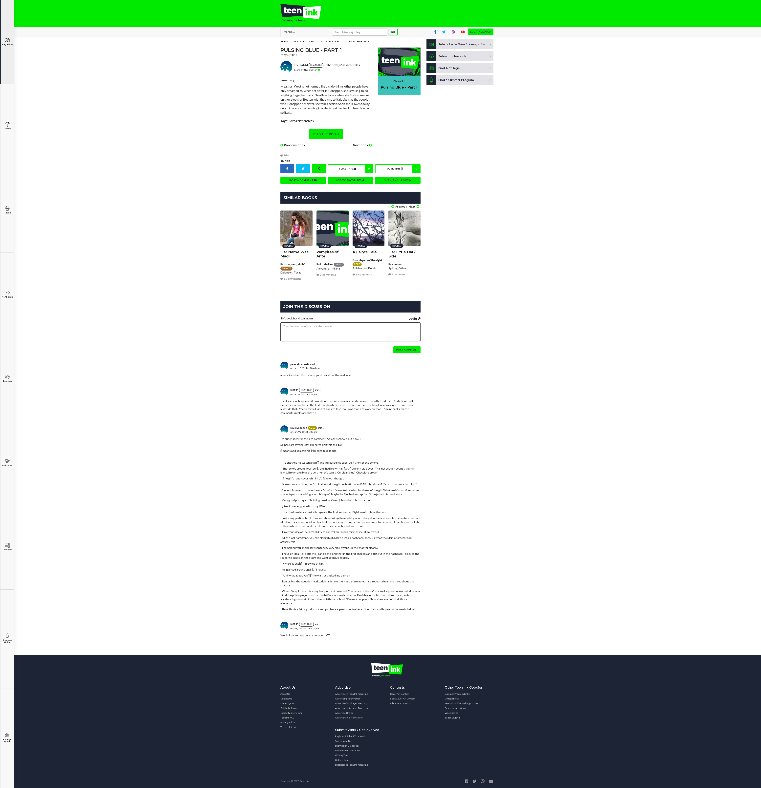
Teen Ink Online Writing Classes (461, 703)
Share (285, 161)
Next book (361, 145)
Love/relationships (301, 121)
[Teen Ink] (304, 13)
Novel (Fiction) (304, 41)
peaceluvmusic (299, 364)
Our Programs (288, 703)
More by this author (305, 69)
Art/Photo (7, 465)
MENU (288, 31)
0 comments (327, 274)
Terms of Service (289, 727)
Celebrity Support (289, 708)
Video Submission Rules (347, 750)
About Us (285, 693)
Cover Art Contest (399, 693)
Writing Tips (341, 755)
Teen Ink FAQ (287, 717)
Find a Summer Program (456, 80)
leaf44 (303, 65)
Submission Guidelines (347, 745)
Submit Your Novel (345, 740)
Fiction (7, 213)
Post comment (407, 349)
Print (286, 155)
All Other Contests (400, 703)
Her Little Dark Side (402, 254)
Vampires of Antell (327, 254)
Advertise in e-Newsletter (349, 717)
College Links (452, 698)
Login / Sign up (480, 31)
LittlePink (326, 264)
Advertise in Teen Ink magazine (351, 693)
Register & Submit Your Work (350, 736)
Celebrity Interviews (291, 712)
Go (393, 31)
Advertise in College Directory (351, 703)
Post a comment (301, 180)
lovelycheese (298, 427)
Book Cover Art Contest (402, 698)
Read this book (325, 134)
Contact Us (286, 698)
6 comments (363, 274)
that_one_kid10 (294, 264)
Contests (7, 549)
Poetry (7, 128)
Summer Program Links (457, 693)
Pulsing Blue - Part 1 (359, 41)
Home (284, 41)
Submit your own (397, 180)
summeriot (399, 264)
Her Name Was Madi (294, 254)
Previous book (294, 145)
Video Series (451, 712)
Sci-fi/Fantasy (330, 41)
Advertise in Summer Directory (351, 708)
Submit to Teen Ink (452, 56)
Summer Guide (7, 641)
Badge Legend (452, 717)
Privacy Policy (287, 722)
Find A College (449, 68)
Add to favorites (349, 180)
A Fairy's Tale (365, 252)
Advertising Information (347, 698)
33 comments (292, 278)
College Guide (7, 740)
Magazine (7, 44)
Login (413, 318)
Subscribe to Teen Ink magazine (351, 764)
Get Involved (342, 759)
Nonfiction (7, 297)
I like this (354, 168)
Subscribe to (461, 44)
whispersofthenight (369, 260)
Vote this (401, 168)
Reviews (7, 381)
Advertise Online (344, 712)
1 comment (398, 274)
